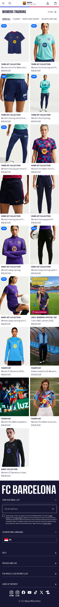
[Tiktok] (35, 592)
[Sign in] (47, 3)
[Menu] (3, 3)
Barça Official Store (32, 601)
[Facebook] (23, 592)
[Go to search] (10, 3)
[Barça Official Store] (29, 3)
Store (11, 596)
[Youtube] (29, 592)
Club (17, 596)
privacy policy (18, 517)
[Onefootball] (47, 592)
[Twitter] (41, 592)
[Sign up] (53, 509)
